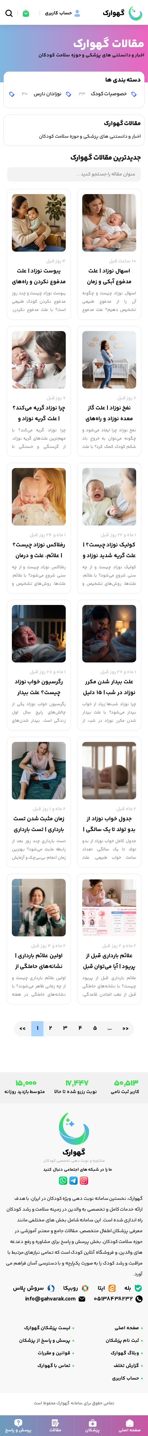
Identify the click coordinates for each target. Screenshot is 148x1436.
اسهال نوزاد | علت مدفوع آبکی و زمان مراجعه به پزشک (109, 277)
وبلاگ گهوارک (125, 1353)
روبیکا (71, 1288)
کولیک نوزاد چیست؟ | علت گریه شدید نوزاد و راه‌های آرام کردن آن (109, 551)
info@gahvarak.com (51, 1299)
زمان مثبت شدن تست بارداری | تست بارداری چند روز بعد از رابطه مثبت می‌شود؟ (38, 825)
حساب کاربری (125, 1378)
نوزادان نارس (42, 94)
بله (128, 1288)
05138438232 (114, 1299)
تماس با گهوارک (53, 1366)
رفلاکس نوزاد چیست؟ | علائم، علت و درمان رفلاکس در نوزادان (39, 551)
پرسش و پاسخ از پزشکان (44, 1340)
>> (125, 1028)
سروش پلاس (29, 1288)
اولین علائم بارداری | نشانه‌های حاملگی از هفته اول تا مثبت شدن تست (39, 961)
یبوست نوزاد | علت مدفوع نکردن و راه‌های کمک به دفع (38, 277)
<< (22, 1028)
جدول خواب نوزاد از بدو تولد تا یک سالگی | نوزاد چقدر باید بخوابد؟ (109, 825)
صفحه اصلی (127, 1328)
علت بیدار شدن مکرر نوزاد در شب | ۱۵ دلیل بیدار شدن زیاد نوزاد (109, 688)
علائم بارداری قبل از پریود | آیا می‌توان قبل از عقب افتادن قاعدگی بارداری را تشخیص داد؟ (109, 961)
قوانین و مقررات (54, 1353)
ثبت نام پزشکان (122, 1340)
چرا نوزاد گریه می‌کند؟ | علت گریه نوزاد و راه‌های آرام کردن (39, 414)
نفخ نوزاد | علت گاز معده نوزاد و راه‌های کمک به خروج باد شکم (109, 414)
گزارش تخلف (126, 1366)
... (109, 1028)
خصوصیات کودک (103, 94)
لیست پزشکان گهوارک (47, 1328)
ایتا (102, 1288)
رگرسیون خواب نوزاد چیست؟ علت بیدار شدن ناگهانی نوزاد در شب (39, 688)
